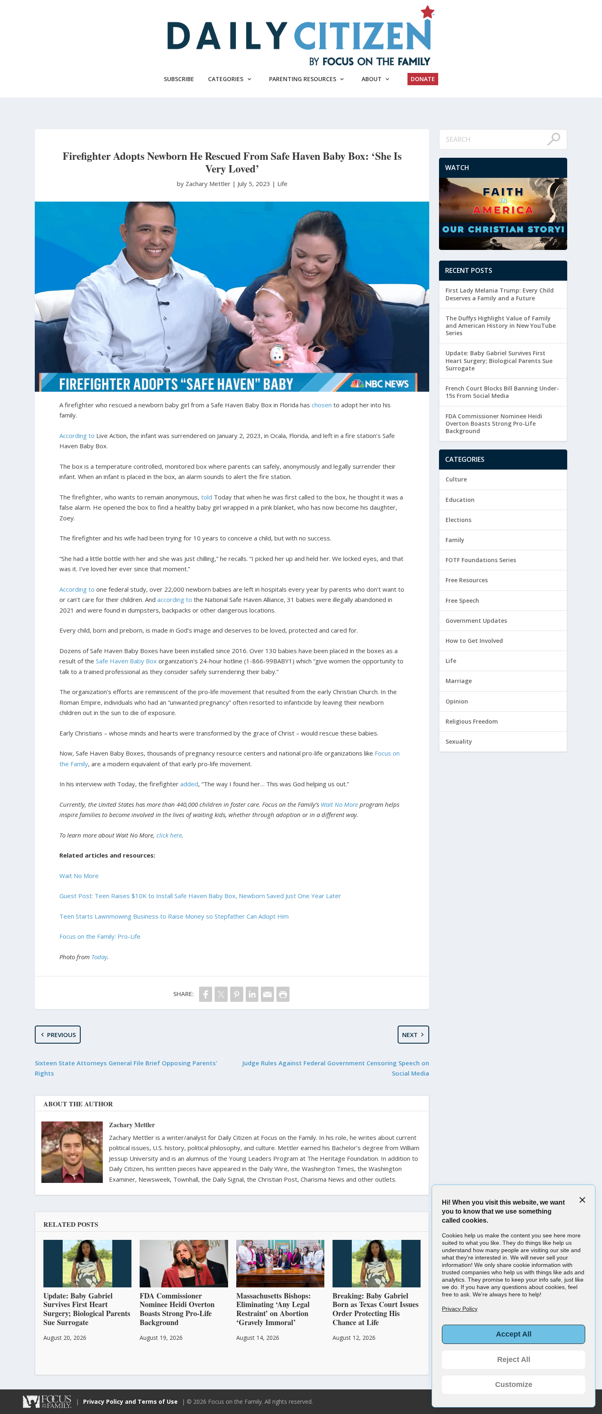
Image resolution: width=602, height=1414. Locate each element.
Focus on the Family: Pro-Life (99, 936)
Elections (458, 520)
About (372, 79)
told (206, 497)
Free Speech (462, 600)
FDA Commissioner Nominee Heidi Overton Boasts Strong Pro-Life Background (494, 423)
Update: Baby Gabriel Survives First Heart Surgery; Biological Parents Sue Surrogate (499, 360)
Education (460, 500)
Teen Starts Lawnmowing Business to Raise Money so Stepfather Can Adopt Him (174, 916)
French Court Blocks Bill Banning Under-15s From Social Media (502, 391)
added (189, 784)
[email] (267, 994)
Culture (456, 479)
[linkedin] (252, 994)
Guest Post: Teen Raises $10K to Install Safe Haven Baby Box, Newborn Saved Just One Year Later (200, 896)
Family (455, 540)
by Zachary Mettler (204, 183)
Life (282, 183)
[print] (283, 994)
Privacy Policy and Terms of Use (130, 1401)
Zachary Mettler (132, 1124)
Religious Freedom (472, 721)
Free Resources (467, 580)
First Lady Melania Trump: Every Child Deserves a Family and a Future (500, 294)
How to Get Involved (474, 641)
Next (410, 1034)
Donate (423, 79)
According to (77, 435)
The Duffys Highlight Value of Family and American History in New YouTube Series (501, 325)
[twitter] (221, 994)
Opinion (457, 701)
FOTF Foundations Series (481, 560)
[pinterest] (236, 994)
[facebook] (205, 994)
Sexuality (459, 741)
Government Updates (476, 620)
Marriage (459, 681)
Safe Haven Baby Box (126, 661)
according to (174, 599)
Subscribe (179, 79)
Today (99, 957)
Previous (61, 1034)
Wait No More (79, 876)
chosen (322, 405)
